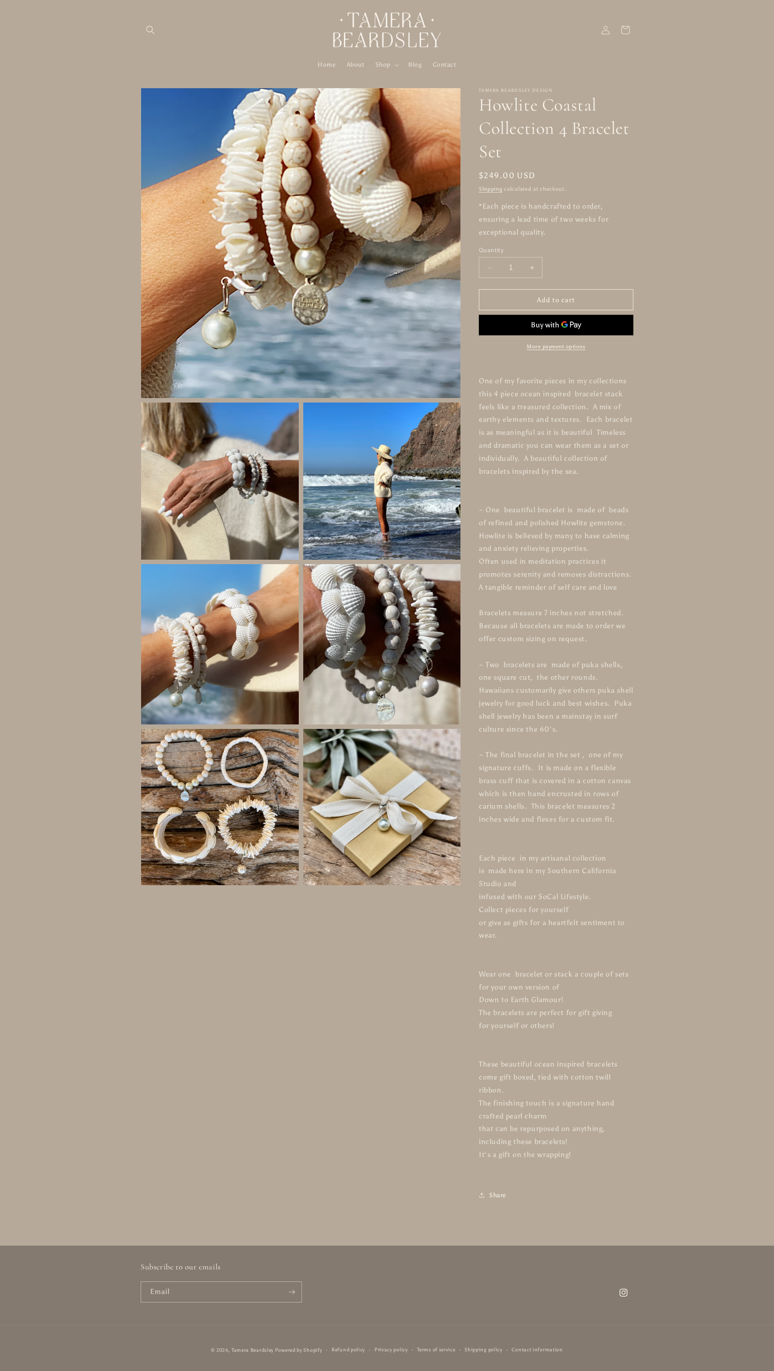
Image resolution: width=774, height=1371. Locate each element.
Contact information (537, 1350)
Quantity (491, 250)
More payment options (556, 346)
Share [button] (497, 1195)
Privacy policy (391, 1350)
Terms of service (436, 1350)
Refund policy (348, 1350)
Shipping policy (483, 1350)
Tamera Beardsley (253, 1350)
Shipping (491, 189)
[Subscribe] (291, 1291)
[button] (150, 30)
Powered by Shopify (298, 1350)
